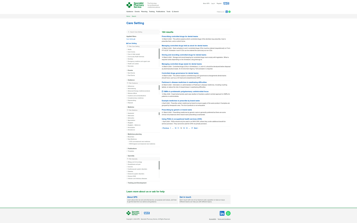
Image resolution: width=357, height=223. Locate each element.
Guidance (129, 11)
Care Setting (130, 39)
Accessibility (212, 219)
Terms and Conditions (224, 219)
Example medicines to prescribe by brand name (181, 100)
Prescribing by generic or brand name (177, 110)
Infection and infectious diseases (137, 178)
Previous (165, 128)
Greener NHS (132, 176)
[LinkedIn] (227, 12)
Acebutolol (131, 113)
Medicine (131, 107)
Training (152, 11)
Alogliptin (130, 123)
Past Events (131, 75)
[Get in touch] (205, 199)
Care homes (131, 52)
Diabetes (130, 171)
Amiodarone (131, 130)
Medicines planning (135, 134)
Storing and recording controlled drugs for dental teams (184, 55)
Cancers (130, 167)
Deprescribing (132, 100)
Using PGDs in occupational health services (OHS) (182, 119)
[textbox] (143, 32)
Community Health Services (136, 56)
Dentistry (130, 59)
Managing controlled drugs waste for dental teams (182, 64)
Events (137, 11)
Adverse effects (132, 93)
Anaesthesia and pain (134, 164)
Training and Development (137, 183)
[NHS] (134, 213)
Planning (144, 11)
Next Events (131, 73)
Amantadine (131, 127)
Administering (132, 88)
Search (134, 16)
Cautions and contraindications (137, 96)
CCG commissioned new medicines (139, 141)
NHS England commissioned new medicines (142, 144)
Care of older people (134, 54)
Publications (160, 11)
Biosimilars (131, 137)
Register (219, 3)
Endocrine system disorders (136, 174)
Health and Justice (133, 64)
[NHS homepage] (226, 3)
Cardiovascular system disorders (137, 169)
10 (175, 128)
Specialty (131, 156)
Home (128, 16)
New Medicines (132, 139)
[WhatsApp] (229, 12)
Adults (129, 49)
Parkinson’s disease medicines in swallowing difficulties (184, 82)
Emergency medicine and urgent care (139, 61)
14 (187, 128)
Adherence (131, 86)
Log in (213, 3)
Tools (168, 11)
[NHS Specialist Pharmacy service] (135, 5)
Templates (131, 151)
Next (196, 128)
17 (192, 128)
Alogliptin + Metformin (134, 125)
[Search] (128, 32)
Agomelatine (131, 120)
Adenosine (131, 115)
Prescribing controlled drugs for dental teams (180, 36)
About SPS (206, 3)
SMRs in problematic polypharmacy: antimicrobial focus (186, 91)
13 (184, 128)
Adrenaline (131, 118)
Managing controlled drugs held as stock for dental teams (185, 45)
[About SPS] (152, 199)
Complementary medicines (136, 98)
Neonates (131, 66)
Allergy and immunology (135, 162)
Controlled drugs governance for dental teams (180, 73)
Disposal (130, 103)
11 (178, 128)
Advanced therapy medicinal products (139, 91)
